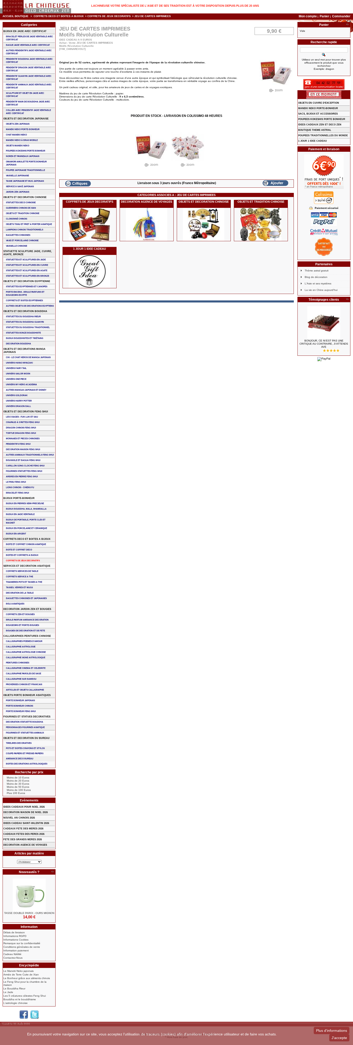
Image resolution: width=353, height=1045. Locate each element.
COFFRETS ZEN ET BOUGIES (20, 614)
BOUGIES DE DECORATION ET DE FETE (25, 631)
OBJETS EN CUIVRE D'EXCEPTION (318, 103)
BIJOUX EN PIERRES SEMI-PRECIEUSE (25, 503)
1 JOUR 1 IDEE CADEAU (89, 248)
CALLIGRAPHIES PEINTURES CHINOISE (27, 636)
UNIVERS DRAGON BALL (18, 406)
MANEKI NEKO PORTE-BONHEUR (23, 129)
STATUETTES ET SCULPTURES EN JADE (26, 260)
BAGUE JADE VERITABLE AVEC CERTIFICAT (28, 45)
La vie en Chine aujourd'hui (321, 290)
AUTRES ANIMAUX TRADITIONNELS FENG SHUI (30, 455)
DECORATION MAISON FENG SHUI (23, 449)
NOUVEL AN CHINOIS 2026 (19, 817)
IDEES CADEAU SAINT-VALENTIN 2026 (26, 823)
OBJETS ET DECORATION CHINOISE (204, 201)
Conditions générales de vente (21, 946)
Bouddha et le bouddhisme (19, 999)
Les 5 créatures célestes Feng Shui (24, 995)
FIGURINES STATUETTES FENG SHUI (24, 471)
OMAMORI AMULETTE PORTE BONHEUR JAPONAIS (26, 163)
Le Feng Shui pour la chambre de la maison (25, 983)
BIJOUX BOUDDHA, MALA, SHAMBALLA (26, 509)
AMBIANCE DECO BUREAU (19, 759)
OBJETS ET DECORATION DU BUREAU (26, 738)
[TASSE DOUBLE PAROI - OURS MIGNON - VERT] (29, 895)
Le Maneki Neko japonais (18, 971)
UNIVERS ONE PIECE (16, 379)
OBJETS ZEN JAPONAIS (17, 124)
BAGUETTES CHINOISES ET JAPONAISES (26, 598)
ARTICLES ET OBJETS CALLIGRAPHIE (25, 690)
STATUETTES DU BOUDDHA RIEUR (23, 316)
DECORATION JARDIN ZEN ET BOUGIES (27, 609)
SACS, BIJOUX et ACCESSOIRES (318, 113)
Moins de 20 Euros (18, 780)
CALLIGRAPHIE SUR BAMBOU (21, 679)
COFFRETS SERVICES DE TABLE (22, 571)
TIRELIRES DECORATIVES (19, 743)
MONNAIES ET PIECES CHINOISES (23, 438)
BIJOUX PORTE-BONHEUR (19, 498)
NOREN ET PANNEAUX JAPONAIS (22, 156)
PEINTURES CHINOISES (17, 663)
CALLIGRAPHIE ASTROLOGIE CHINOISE (26, 652)
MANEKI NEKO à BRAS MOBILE (22, 140)
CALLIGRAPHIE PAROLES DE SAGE (23, 673)
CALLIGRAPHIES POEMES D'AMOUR (24, 641)
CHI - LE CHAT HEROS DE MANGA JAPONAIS (28, 357)
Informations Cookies (15, 939)
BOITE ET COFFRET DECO (19, 550)
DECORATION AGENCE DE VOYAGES (146, 201)
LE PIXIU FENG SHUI (16, 482)
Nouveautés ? (29, 872)
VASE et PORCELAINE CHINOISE (22, 240)
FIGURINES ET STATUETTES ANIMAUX (25, 733)
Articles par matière (29, 853)
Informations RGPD (14, 936)
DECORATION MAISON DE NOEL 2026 (25, 812)
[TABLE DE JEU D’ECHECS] (324, 322)
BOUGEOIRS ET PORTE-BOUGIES (22, 625)
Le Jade (8, 992)
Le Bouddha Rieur (14, 988)
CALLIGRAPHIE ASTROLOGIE (20, 647)
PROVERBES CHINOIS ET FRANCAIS (24, 684)
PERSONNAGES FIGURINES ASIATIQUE (25, 727)
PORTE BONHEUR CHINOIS (19, 706)
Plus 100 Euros (16, 793)
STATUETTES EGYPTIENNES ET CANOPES (26, 286)
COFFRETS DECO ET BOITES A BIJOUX (59, 16)
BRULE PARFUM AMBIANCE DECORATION (27, 620)
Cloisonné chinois (16, 219)
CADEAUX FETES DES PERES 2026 (23, 834)
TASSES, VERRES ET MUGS (19, 587)
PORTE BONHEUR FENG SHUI (21, 711)
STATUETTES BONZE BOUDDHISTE (23, 333)
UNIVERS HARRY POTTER (19, 401)
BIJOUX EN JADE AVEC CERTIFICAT (25, 31)
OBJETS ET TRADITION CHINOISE (260, 201)
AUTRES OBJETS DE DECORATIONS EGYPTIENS (30, 306)
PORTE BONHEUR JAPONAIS (20, 700)
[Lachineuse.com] (35, 6)
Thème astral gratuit (316, 270)
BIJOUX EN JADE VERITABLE (20, 514)
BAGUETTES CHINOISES (18, 235)
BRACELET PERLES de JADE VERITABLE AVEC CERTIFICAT (29, 38)
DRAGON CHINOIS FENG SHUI (21, 428)
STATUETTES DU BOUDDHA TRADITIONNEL (28, 327)
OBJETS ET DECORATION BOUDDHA (25, 311)
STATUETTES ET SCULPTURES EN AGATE (26, 270)
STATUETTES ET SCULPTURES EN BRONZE (27, 276)
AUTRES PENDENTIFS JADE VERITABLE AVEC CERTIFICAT (29, 52)
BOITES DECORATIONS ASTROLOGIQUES (26, 764)
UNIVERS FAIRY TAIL (16, 368)
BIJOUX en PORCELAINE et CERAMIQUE (26, 528)
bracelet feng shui (17, 493)
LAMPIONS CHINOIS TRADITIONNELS (24, 230)
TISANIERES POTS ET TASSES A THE (24, 582)
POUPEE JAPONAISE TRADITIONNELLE (25, 170)
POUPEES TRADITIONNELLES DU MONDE (323, 135)
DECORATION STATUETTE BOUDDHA (24, 722)
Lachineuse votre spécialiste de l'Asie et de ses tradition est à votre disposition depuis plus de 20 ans (175, 5)
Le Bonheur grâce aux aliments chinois (26, 978)
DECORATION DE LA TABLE (20, 593)
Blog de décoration (316, 277)
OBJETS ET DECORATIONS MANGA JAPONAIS (24, 350)
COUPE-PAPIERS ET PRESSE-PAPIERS (24, 753)
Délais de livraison (14, 932)
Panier (325, 16)
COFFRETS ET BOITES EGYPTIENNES (24, 300)
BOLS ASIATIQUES (15, 604)
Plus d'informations (331, 1030)
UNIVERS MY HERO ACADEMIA (21, 384)
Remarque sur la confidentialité (21, 943)
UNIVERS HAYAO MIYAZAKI (19, 363)
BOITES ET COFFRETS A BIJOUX (22, 555)
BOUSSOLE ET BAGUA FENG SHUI (23, 460)
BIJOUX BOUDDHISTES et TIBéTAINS (24, 338)
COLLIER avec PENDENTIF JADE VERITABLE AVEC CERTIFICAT (28, 112)
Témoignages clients (324, 299)
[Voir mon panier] (347, 25)
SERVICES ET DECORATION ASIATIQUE (26, 566)
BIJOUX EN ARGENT (16, 534)
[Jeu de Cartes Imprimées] (151, 149)
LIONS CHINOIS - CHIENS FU (20, 487)
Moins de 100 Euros (19, 790)
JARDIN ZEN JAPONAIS (17, 192)
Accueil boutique (15, 16)
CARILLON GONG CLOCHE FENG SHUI (25, 466)
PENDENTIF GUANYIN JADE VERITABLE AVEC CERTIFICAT (28, 77)
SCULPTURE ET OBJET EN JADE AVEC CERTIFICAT (25, 94)
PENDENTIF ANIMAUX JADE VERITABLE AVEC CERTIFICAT (29, 86)
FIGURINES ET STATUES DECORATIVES (26, 716)
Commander (341, 16)
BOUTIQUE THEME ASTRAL (314, 130)
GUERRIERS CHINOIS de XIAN (21, 208)
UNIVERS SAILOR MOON (18, 374)
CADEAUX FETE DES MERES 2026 (23, 828)
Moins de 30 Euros (18, 783)
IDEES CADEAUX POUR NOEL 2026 (24, 807)
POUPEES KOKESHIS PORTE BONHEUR (25, 151)
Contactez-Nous (12, 957)
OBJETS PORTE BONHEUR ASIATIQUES (27, 695)
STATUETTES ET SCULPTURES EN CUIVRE (27, 265)
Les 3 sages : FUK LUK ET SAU (22, 417)
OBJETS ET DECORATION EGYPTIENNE (26, 281)
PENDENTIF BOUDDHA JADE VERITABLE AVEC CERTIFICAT (29, 60)
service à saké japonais (20, 186)
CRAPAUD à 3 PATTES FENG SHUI (23, 422)
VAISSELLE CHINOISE (16, 246)
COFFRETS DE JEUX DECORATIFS (109, 16)
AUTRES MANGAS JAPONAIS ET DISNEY (26, 390)
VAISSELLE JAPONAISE (17, 176)
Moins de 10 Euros (18, 777)
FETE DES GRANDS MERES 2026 (22, 839)
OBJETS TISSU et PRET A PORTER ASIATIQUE (29, 224)
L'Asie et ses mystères (318, 283)
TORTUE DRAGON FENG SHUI (21, 433)
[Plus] (52, 872)
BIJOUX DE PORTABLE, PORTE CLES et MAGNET (25, 521)
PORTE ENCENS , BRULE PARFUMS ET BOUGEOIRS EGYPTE (25, 293)
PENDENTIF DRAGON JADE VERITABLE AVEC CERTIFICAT (28, 69)
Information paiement (16, 950)
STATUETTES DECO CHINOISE (21, 202)
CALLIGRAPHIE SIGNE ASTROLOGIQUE (25, 657)
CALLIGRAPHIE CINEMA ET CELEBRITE (25, 668)
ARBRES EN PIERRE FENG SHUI (22, 476)
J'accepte (339, 1038)
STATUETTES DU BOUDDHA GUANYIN (25, 322)
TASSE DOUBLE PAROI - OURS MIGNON (29, 913)
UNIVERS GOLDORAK (17, 395)
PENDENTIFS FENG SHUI (18, 444)
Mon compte (308, 16)
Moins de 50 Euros (18, 786)
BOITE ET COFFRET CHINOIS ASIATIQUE (26, 544)
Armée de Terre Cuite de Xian (21, 974)
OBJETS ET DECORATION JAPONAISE (26, 118)
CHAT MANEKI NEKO (16, 135)
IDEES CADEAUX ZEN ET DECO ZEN (319, 124)
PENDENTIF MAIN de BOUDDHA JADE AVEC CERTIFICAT (28, 103)
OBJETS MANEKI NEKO (17, 146)
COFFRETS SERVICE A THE (19, 576)
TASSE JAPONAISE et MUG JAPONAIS (25, 181)
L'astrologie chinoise (15, 1003)
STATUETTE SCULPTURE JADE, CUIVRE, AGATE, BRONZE (27, 253)
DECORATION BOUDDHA (18, 344)
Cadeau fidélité (12, 954)
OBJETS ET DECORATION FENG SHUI (25, 411)
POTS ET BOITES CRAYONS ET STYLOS (25, 748)
